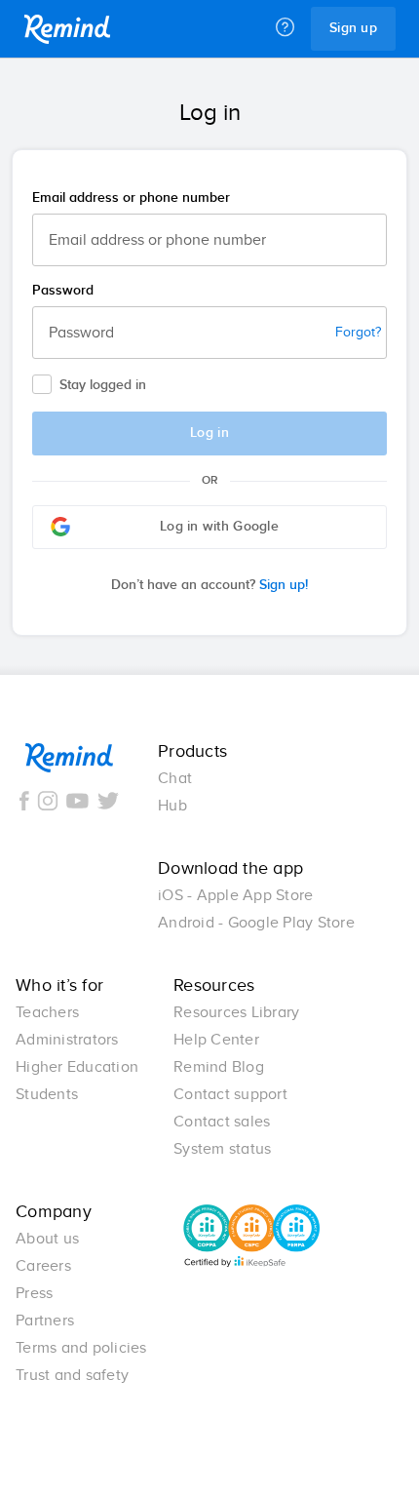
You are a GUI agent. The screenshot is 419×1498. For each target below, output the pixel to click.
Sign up (353, 28)
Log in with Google (219, 526)
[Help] (285, 28)
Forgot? (358, 332)
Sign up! (209, 585)
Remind (67, 29)
